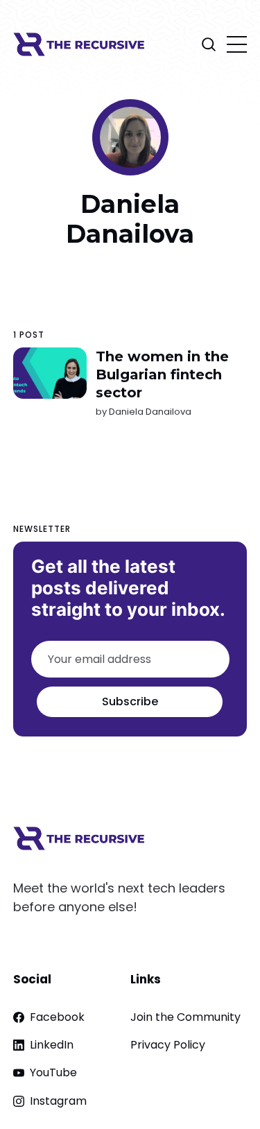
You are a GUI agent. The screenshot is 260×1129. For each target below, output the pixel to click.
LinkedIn (51, 1045)
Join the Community (185, 1017)
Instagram (58, 1101)
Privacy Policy (167, 1045)
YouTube (53, 1072)
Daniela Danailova (150, 411)
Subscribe (130, 701)
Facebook (57, 1017)
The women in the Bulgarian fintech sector (162, 374)
